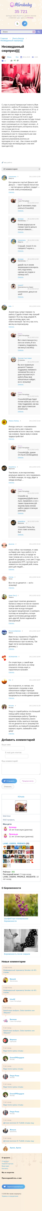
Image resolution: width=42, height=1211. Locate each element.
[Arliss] (8, 857)
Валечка (13, 1019)
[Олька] (24, 852)
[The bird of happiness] (16, 848)
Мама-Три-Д (13, 595)
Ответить (11, 192)
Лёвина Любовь (14, 421)
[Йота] (8, 848)
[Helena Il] (28, 861)
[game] (5, 861)
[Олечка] (28, 857)
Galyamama (12, 176)
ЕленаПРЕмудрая (17, 1058)
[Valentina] (20, 861)
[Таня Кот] (32, 857)
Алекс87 (20, 285)
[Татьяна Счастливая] (16, 857)
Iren (10, 680)
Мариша (13, 1039)
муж (5, 162)
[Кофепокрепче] (12, 857)
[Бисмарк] (24, 857)
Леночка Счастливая (25, 358)
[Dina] (16, 852)
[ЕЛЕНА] (5, 852)
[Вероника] (12, 852)
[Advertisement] (22, 99)
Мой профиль (9, 820)
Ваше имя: (6, 745)
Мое (17, 57)
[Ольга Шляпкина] (12, 848)
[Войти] (24, 23)
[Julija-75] (32, 852)
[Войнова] (5, 857)
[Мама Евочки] (16, 861)
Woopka (11, 706)
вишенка (11, 544)
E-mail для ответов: (13, 753)
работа (9, 162)
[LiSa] (5, 866)
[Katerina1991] (32, 848)
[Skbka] (12, 861)
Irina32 (12, 999)
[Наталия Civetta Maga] (8, 861)
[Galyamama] (20, 848)
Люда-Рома (14, 1076)
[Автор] (3, 57)
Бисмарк (20, 219)
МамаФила (12, 467)
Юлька (9, 57)
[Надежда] (24, 861)
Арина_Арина (15, 1148)
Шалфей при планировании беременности (16, 920)
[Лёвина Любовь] (24, 848)
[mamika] (28, 852)
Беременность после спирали (17, 954)
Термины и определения (10, 1196)
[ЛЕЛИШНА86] (32, 861)
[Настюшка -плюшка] (8, 852)
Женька (13, 1130)
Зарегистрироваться (15, 1187)
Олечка (11, 577)
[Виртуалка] (5, 848)
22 (5, 61)
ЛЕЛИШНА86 (13, 657)
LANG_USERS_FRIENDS (14, 843)
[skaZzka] (20, 852)
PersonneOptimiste (15, 631)
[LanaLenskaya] (28, 848)
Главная (4, 38)
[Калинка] (20, 857)
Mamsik (13, 979)
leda (10, 306)
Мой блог (7, 816)
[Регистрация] (17, 23)
